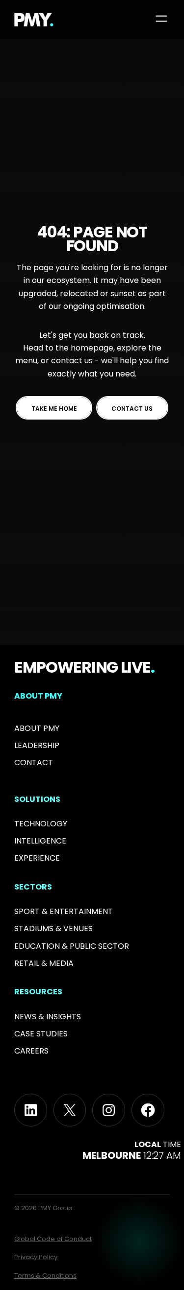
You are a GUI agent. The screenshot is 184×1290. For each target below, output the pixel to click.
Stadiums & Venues (53, 928)
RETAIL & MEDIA (44, 963)
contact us (72, 360)
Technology (40, 823)
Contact (33, 762)
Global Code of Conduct (53, 1238)
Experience (37, 858)
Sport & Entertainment (63, 911)
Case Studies (41, 1033)
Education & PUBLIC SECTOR (71, 946)
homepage (92, 347)
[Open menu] (161, 18)
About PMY (36, 728)
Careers (31, 1050)
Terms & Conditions (45, 1275)
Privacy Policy (35, 1257)
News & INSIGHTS (47, 1016)
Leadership (36, 745)
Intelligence (40, 840)
